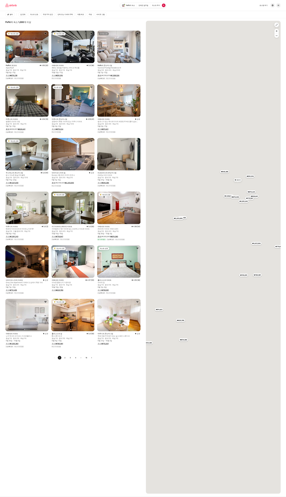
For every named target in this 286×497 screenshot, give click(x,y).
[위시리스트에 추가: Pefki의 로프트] (45, 33)
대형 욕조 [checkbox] (80, 14)
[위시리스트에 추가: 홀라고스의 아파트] (137, 248)
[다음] (91, 357)
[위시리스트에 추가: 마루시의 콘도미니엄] (91, 87)
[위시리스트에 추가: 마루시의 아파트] (45, 87)
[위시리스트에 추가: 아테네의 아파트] (91, 33)
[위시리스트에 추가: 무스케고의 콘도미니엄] (45, 141)
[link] (54, 357)
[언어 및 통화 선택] (272, 5)
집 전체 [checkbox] (22, 14)
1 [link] (59, 358)
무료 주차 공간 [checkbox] (48, 14)
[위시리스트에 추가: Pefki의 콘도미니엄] (137, 33)
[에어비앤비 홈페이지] (11, 5)
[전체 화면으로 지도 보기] (276, 25)
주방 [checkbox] (90, 14)
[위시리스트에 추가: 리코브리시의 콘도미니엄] (137, 141)
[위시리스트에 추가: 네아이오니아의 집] (91, 141)
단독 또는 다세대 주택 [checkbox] (65, 14)
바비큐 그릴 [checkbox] (101, 14)
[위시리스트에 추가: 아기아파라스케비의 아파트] (91, 194)
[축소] (276, 35)
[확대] (276, 31)
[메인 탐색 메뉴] (278, 5)
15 (86, 358)
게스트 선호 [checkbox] (34, 14)
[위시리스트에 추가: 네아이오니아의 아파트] (45, 248)
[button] (11, 75)
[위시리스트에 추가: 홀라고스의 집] (91, 302)
